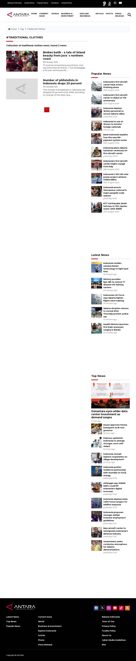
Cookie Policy (109, 631)
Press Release (119, 14)
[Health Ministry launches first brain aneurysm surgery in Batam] (96, 328)
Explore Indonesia (85, 14)
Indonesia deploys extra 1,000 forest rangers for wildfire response (115, 502)
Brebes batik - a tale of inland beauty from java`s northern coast (64, 55)
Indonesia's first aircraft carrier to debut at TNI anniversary (115, 98)
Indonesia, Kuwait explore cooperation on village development (115, 457)
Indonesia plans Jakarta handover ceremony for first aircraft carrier (115, 151)
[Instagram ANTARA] (115, 3)
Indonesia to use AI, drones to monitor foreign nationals (113, 124)
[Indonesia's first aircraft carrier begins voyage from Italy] (96, 165)
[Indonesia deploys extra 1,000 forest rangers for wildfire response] (96, 503)
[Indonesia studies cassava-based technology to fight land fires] (96, 267)
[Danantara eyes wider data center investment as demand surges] (110, 395)
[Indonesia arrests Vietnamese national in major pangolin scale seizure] (96, 191)
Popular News (42, 3)
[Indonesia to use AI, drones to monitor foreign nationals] (96, 125)
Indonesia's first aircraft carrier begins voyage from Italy (115, 164)
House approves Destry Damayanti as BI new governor (115, 428)
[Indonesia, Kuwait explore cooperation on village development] (96, 458)
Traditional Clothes (36, 29)
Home (34, 13)
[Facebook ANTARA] (104, 3)
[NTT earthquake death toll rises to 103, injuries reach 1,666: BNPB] (96, 207)
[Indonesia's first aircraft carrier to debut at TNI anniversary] (96, 99)
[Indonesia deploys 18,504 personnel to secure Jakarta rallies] (96, 112)
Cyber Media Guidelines (114, 640)
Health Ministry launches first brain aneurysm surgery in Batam (115, 327)
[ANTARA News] (18, 15)
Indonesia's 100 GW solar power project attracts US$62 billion (115, 177)
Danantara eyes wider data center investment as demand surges (109, 414)
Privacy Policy (109, 626)
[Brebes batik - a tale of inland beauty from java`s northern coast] (22, 61)
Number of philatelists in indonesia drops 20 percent (62, 82)
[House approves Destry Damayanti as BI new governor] (96, 428)
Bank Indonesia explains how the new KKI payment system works (115, 137)
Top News (55, 3)
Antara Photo (66, 3)
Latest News (29, 3)
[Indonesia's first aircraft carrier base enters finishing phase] (96, 85)
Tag (22, 29)
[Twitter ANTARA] (110, 3)
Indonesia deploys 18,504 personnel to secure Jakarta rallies (114, 111)
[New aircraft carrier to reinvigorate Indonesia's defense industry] (96, 532)
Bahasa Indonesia (15, 3)
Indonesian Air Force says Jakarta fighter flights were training (113, 298)
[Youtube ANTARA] (120, 3)
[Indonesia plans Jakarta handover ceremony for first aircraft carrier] (96, 151)
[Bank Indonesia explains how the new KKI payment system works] (96, 138)
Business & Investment (67, 14)
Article (99, 13)
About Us (106, 635)
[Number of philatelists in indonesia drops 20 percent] (22, 89)
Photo (109, 13)
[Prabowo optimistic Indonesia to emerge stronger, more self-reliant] (96, 442)
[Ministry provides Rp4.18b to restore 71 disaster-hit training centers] (96, 283)
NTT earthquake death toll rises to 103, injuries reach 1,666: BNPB (115, 206)
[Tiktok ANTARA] (104, 4)
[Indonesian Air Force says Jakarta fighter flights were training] (96, 299)
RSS (104, 645)
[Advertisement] (110, 52)
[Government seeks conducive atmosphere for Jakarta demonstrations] (96, 545)
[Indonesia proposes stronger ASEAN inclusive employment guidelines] (96, 516)
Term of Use (108, 621)
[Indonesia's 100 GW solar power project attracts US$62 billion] (96, 178)
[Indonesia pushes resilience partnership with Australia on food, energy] (96, 471)
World (55, 13)
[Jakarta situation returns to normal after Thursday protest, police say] (96, 312)
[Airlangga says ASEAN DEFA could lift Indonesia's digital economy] (96, 487)
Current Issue (43, 14)
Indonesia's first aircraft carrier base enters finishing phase (115, 85)
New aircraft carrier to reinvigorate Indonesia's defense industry (115, 531)
